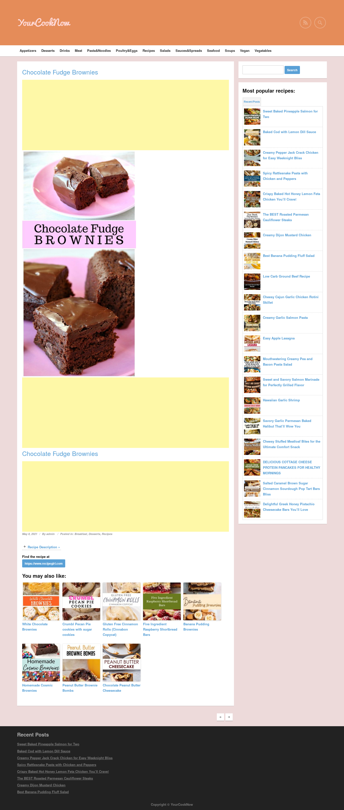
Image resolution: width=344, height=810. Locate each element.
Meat (78, 50)
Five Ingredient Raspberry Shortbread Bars (160, 629)
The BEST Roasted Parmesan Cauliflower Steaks (55, 778)
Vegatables (263, 50)
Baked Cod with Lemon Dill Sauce (43, 751)
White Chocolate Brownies (35, 627)
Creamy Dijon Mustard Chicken (41, 785)
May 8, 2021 (29, 534)
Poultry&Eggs (126, 50)
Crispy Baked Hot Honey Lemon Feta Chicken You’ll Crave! (63, 771)
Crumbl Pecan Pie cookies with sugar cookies (77, 629)
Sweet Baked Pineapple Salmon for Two (48, 744)
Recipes (149, 50)
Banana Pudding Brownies (196, 627)
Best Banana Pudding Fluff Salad (43, 791)
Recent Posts (252, 101)
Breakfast (81, 534)
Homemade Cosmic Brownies (37, 688)
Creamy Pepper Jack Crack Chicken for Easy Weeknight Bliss (65, 757)
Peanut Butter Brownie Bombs (79, 688)
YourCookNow (43, 22)
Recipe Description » (44, 547)
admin (50, 534)
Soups (230, 50)
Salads (165, 50)
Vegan (245, 50)
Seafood (213, 50)
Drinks (65, 50)
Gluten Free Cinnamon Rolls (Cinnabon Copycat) (120, 629)
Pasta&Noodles (99, 50)
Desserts (48, 50)
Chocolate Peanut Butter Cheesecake (122, 688)
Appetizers (28, 50)
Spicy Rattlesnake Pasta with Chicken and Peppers (56, 764)
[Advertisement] (125, 115)
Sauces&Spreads (189, 50)
